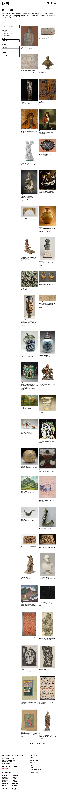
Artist (4, 53)
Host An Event (34, 760)
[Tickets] (47, 3)
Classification (6, 47)
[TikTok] (6, 789)
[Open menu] (55, 3)
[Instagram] (3, 789)
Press (31, 765)
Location (5, 55)
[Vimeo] (15, 789)
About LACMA (34, 756)
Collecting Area (6, 50)
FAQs (31, 767)
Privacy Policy (34, 772)
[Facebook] (9, 789)
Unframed (33, 763)
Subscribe (5, 768)
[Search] (51, 3)
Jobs (31, 758)
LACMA (5, 3)
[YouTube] (12, 789)
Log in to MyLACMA (35, 770)
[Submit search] (18, 26)
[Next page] (46, 744)
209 (44, 744)
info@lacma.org (7, 762)
